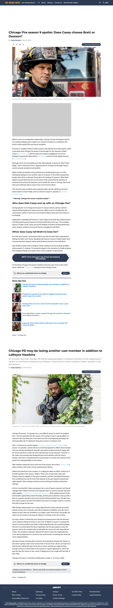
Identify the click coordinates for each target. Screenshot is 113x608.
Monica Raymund (19, 159)
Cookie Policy (76, 595)
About (43, 2)
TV (39, 2)
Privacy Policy (41, 595)
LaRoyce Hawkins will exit (51, 445)
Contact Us (58, 2)
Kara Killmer (41, 156)
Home (14, 335)
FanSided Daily (94, 592)
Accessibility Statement (20, 598)
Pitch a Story (16, 595)
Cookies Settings (59, 598)
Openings (39, 592)
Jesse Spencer (23, 154)
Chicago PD (22, 577)
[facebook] (103, 2)
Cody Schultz (16, 40)
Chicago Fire (29, 267)
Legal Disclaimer (95, 595)
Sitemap (50, 2)
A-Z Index (39, 598)
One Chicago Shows (28, 2)
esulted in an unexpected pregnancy (36, 493)
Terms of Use (57, 595)
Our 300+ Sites (77, 592)
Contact (55, 592)
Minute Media (12, 603)
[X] (100, 2)
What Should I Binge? (71, 2)
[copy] (23, 44)
